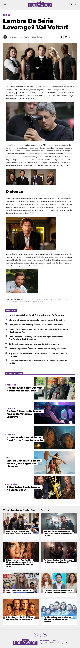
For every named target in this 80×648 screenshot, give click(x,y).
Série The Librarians (24, 302)
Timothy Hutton (37, 302)
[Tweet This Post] (66, 37)
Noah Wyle (64, 299)
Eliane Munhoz (17, 37)
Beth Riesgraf (26, 299)
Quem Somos (44, 640)
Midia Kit (53, 640)
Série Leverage (11, 302)
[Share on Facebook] (62, 37)
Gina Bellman (55, 299)
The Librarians (21, 260)
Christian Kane (36, 299)
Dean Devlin (45, 299)
